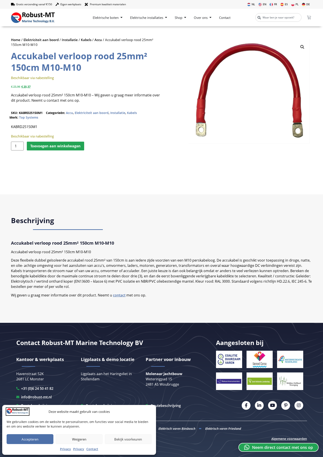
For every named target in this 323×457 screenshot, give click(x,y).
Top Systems (28, 117)
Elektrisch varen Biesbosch (176, 428)
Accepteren (30, 439)
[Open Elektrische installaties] (166, 17)
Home (15, 40)
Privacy (65, 449)
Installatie (70, 40)
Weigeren (79, 439)
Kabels (86, 40)
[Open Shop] (185, 17)
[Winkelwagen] (309, 17)
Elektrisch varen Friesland (223, 428)
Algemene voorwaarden (289, 439)
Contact (92, 449)
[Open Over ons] (210, 17)
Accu (98, 40)
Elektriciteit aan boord (41, 40)
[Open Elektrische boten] (121, 17)
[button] (302, 47)
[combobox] (278, 17)
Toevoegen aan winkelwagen (55, 146)
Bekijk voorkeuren (128, 439)
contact (119, 295)
